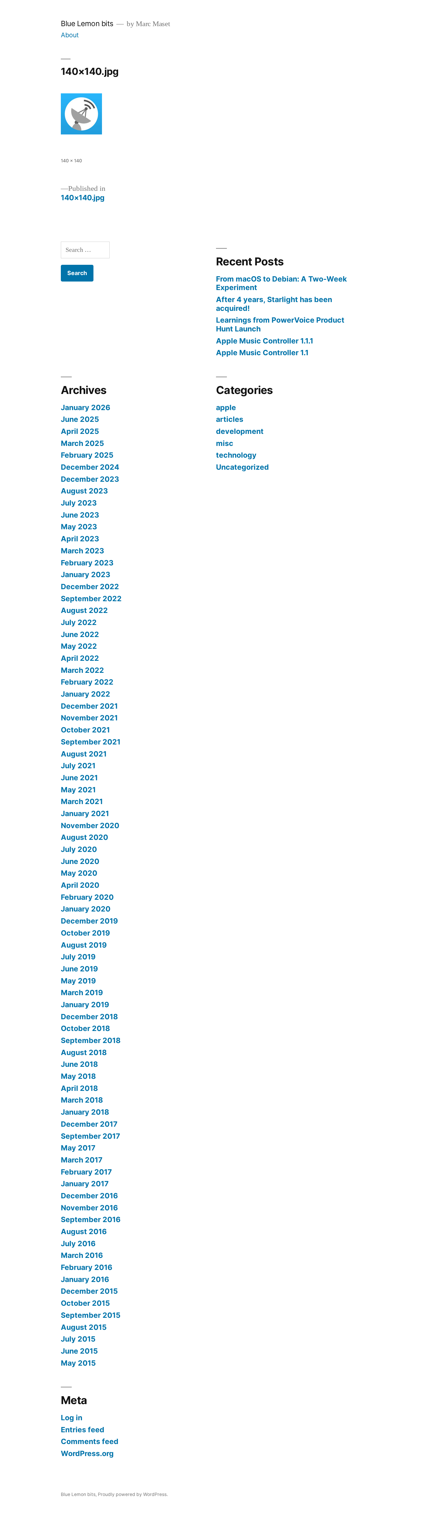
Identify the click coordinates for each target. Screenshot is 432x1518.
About (70, 35)
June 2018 (79, 1064)
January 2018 (85, 1112)
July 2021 (78, 765)
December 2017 (89, 1124)
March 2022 (82, 670)
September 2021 (90, 741)
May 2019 (78, 980)
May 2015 (78, 1363)
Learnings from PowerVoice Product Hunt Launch (280, 324)
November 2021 (89, 717)
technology (236, 455)
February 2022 (87, 682)
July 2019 (78, 956)
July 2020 (79, 849)
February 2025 (87, 455)
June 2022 (80, 634)
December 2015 (89, 1291)
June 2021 (79, 777)
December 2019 (89, 920)
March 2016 (82, 1255)
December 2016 (89, 1195)
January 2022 (85, 694)
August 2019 (84, 945)
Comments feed (89, 1441)
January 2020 (85, 908)
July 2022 (79, 622)
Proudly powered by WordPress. (133, 1494)
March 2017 (82, 1159)
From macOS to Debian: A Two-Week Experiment (281, 283)
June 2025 (80, 419)
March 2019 (82, 992)
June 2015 (79, 1351)
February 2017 (86, 1171)
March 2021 (82, 801)
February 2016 (86, 1267)
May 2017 (78, 1147)
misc (224, 443)
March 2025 (82, 443)
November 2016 (89, 1207)
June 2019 (79, 968)
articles (229, 419)
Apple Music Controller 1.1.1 (264, 340)
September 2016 (90, 1219)
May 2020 (79, 873)
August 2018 (84, 1052)
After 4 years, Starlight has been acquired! (274, 304)
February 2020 (87, 897)
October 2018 (85, 1028)
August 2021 (84, 753)
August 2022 (84, 610)
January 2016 (85, 1279)
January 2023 (85, 574)
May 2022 (79, 646)
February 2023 (87, 562)
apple (226, 407)
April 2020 (80, 885)
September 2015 (90, 1315)
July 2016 (78, 1243)
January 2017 (85, 1183)
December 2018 (89, 1016)
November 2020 (90, 825)
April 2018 (79, 1088)
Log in (71, 1417)
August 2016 (84, 1231)
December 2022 (90, 586)
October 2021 (85, 729)
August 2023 (84, 490)
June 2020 (80, 861)
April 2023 (80, 538)
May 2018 (78, 1076)
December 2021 (89, 706)
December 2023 (90, 479)
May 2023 (79, 526)
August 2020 (84, 837)
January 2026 (85, 407)
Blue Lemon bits (87, 23)
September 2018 (90, 1040)
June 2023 (80, 515)
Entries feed (82, 1429)
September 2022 (91, 598)
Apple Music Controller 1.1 (262, 352)
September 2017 (90, 1136)
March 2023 (82, 550)
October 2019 (85, 933)
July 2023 (79, 502)
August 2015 (84, 1327)
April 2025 (80, 431)
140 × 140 (71, 161)
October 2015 (85, 1303)
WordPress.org (87, 1453)
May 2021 (78, 789)
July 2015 (78, 1339)
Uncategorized (242, 467)
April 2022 (80, 658)
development (240, 431)
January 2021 (85, 813)
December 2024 (90, 467)
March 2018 (82, 1100)
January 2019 (85, 1004)
